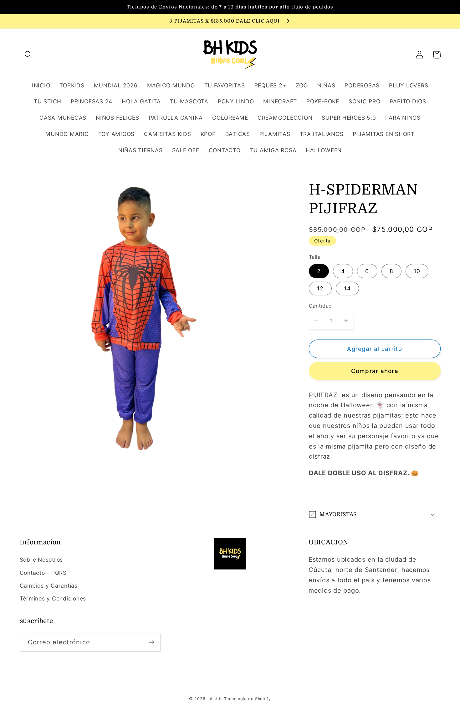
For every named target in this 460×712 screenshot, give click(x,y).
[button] (28, 54)
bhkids (215, 698)
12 (320, 288)
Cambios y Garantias (49, 585)
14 (347, 288)
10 (417, 271)
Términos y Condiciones (53, 598)
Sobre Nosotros (41, 559)
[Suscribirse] (151, 642)
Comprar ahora (374, 371)
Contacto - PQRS (43, 572)
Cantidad (320, 306)
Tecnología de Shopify (247, 698)
